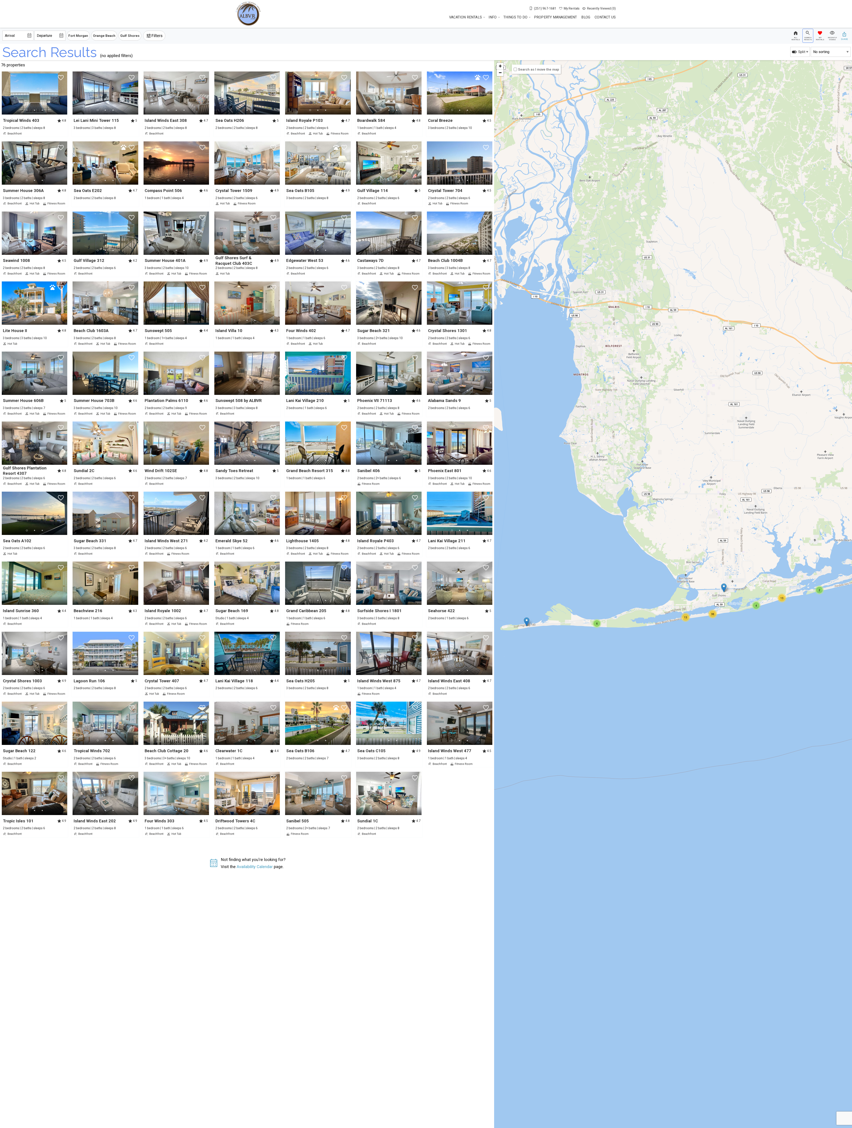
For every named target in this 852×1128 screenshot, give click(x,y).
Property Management (555, 17)
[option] (800, 52)
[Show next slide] (66, 92)
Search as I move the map (538, 69)
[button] (34, 110)
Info (493, 17)
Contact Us (605, 17)
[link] (34, 103)
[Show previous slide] (74, 92)
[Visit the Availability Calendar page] (214, 864)
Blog (585, 17)
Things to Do (515, 17)
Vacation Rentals (465, 17)
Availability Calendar (255, 866)
